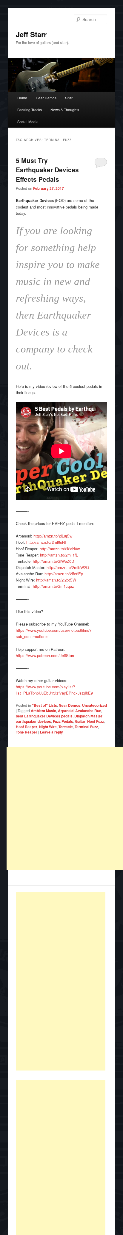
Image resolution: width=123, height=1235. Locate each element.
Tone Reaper (26, 732)
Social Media (28, 121)
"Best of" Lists (44, 705)
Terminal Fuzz (86, 726)
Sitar (69, 97)
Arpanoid (65, 710)
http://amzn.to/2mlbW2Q (68, 567)
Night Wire (48, 726)
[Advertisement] (60, 981)
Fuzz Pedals (63, 721)
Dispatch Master (88, 716)
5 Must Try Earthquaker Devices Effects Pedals (47, 170)
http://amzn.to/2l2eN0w (60, 548)
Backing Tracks (29, 109)
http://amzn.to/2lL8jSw (52, 536)
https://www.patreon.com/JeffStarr (45, 655)
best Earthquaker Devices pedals (44, 716)
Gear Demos (46, 97)
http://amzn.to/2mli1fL (59, 555)
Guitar (80, 721)
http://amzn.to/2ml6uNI (46, 542)
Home (22, 97)
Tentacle (66, 726)
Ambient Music (43, 710)
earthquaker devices (33, 721)
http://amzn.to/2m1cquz (53, 586)
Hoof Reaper (26, 726)
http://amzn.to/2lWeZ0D (53, 561)
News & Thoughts (64, 109)
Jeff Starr (31, 34)
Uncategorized (94, 705)
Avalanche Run (88, 710)
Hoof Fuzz (95, 721)
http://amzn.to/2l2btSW (56, 580)
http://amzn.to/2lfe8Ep (63, 573)
